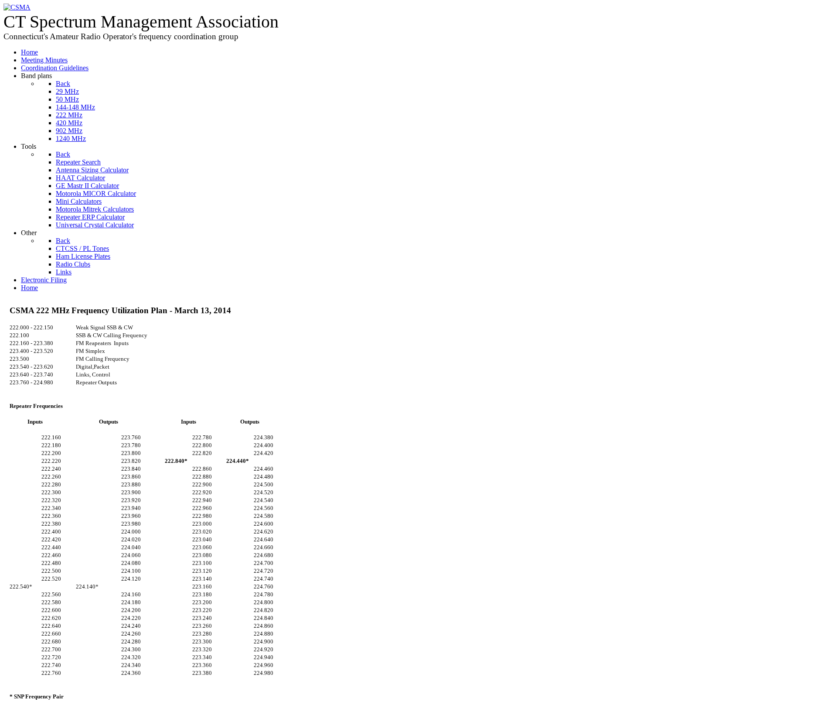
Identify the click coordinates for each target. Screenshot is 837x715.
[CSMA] (17, 7)
